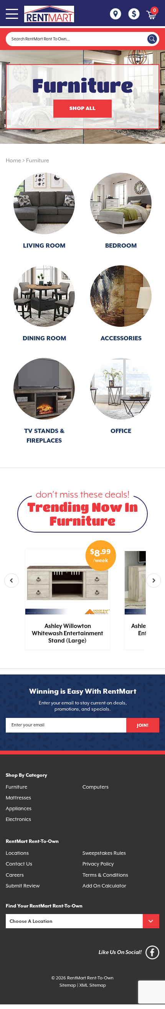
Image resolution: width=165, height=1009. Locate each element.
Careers (15, 875)
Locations (17, 853)
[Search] (152, 39)
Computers (95, 787)
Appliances (18, 808)
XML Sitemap (92, 985)
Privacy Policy (98, 864)
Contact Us (19, 864)
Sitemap (67, 985)
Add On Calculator (104, 886)
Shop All (82, 109)
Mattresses (18, 798)
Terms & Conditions (105, 875)
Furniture (37, 160)
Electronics (18, 819)
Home (13, 160)
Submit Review (23, 886)
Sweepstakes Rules (104, 853)
